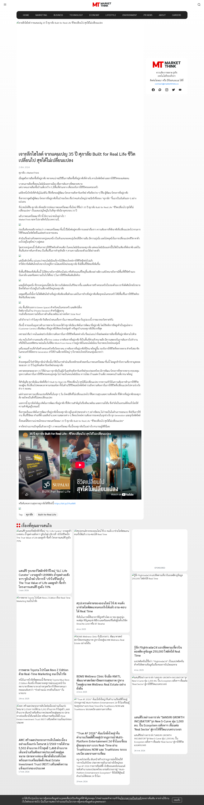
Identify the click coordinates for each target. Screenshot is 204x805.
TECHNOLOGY (76, 14)
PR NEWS (147, 14)
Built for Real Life (47, 514)
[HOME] (102, 4)
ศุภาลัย (29, 514)
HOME (26, 14)
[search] (199, 4)
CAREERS (176, 14)
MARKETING (41, 14)
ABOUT (162, 14)
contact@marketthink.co (167, 83)
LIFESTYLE (111, 14)
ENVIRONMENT (129, 14)
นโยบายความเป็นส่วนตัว (131, 798)
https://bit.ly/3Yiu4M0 (65, 503)
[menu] (5, 4)
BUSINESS (58, 14)
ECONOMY (94, 14)
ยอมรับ (177, 799)
